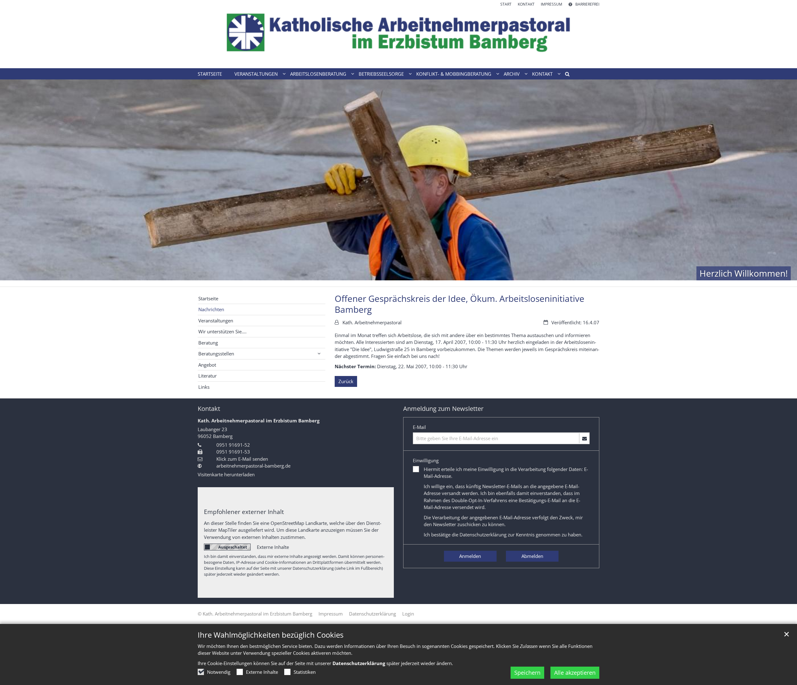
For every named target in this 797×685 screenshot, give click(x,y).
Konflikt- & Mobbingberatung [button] (453, 74)
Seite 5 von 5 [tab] (420, 280)
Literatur (207, 376)
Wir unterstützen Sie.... (222, 331)
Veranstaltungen (215, 320)
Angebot (207, 365)
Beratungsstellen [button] (216, 353)
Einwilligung (426, 460)
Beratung (208, 343)
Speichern (527, 672)
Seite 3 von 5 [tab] (398, 280)
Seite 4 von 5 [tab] (409, 280)
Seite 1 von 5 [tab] (376, 280)
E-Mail (419, 427)
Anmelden (470, 556)
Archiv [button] (512, 74)
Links (204, 387)
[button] (565, 75)
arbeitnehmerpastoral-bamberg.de (253, 466)
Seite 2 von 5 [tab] (387, 280)
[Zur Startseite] (398, 37)
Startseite (210, 74)
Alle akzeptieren (575, 672)
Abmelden (532, 556)
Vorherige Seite (12, 183)
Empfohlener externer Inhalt (244, 512)
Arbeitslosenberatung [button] (318, 74)
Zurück (345, 381)
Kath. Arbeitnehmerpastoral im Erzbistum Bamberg (258, 420)
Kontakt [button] (542, 74)
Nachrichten (211, 309)
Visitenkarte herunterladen (226, 474)
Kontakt (209, 408)
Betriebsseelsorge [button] (381, 74)
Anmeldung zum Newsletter (443, 408)
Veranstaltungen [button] (256, 74)
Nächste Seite (784, 183)
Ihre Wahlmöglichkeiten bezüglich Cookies (270, 635)
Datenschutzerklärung (483, 534)
